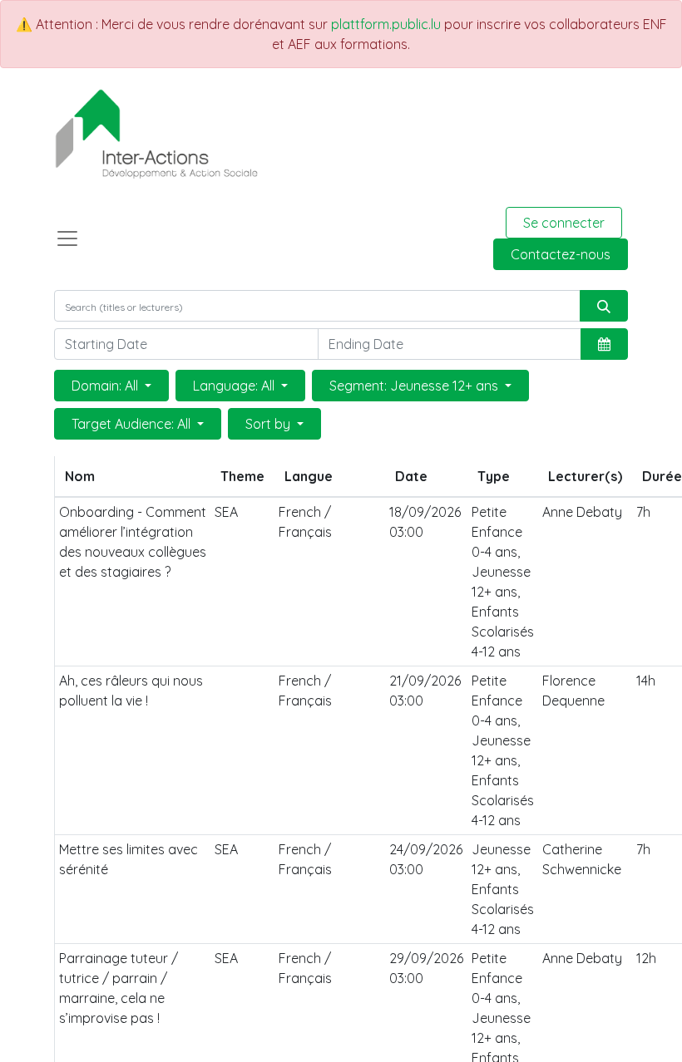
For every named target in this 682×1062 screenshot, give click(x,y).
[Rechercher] (604, 306)
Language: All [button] (235, 385)
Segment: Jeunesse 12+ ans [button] (415, 385)
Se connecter (564, 222)
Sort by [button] (269, 423)
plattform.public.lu (386, 24)
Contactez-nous (560, 254)
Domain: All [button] (106, 385)
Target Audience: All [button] (133, 423)
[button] (604, 344)
